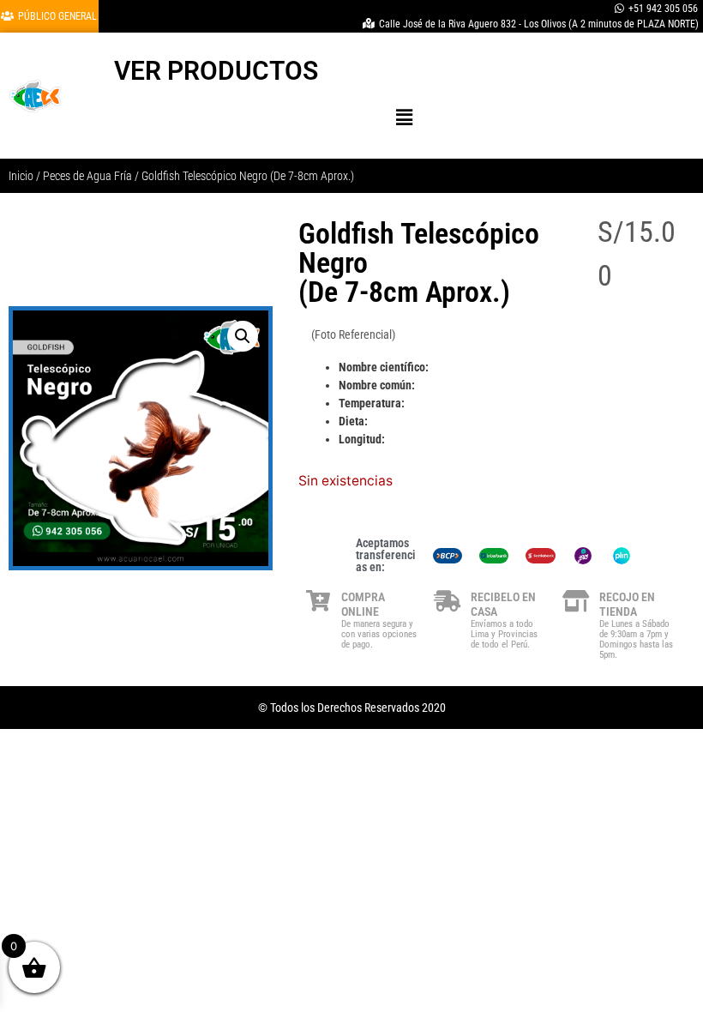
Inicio (21, 176)
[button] (404, 117)
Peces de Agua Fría (87, 176)
